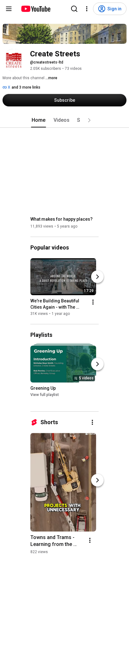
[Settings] (86, 9)
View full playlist (44, 395)
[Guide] (9, 9)
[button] (89, 120)
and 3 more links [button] (26, 87)
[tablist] (64, 120)
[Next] (97, 276)
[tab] (38, 120)
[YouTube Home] (35, 9)
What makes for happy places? (61, 219)
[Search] (74, 9)
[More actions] (93, 302)
